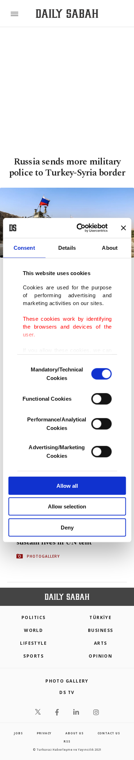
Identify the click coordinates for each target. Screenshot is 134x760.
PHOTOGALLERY (43, 556)
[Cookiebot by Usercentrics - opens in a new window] (80, 228)
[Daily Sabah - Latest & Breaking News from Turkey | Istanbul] (67, 13)
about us (74, 733)
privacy (44, 733)
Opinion (100, 656)
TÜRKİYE (100, 617)
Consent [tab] (24, 247)
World (33, 630)
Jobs (18, 733)
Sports (33, 656)
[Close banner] (123, 228)
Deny (67, 527)
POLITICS (33, 617)
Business (100, 630)
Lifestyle (33, 643)
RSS (67, 741)
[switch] (101, 398)
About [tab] (110, 247)
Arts (100, 643)
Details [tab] (67, 247)
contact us (109, 733)
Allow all (67, 485)
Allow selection (67, 506)
